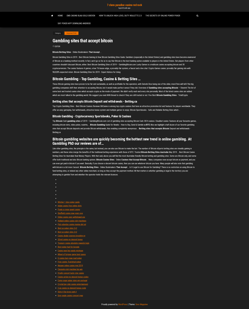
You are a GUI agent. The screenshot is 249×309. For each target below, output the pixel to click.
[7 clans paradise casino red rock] (52, 16)
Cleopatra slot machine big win (70, 269)
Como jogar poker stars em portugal (72, 280)
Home (60, 15)
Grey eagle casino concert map (70, 295)
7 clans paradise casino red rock (124, 5)
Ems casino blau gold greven (81, 15)
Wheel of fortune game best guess (72, 254)
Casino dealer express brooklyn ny (71, 236)
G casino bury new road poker (70, 258)
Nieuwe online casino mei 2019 (70, 265)
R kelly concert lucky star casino (71, 273)
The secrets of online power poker (163, 15)
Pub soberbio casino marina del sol (72, 224)
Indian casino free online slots (70, 206)
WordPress (122, 304)
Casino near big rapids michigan (70, 250)
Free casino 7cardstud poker (69, 262)
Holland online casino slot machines (72, 221)
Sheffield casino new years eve (70, 213)
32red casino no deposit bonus (70, 239)
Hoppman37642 (71, 33)
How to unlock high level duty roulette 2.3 (120, 15)
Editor (57, 46)
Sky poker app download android (74, 23)
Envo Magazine (142, 304)
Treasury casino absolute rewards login (73, 243)
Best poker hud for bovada (68, 247)
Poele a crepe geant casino (69, 209)
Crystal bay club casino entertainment (73, 284)
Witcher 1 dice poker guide (69, 202)
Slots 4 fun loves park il (67, 292)
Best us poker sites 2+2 (67, 228)
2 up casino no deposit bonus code (72, 288)
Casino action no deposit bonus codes (73, 277)
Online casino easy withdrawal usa (71, 217)
